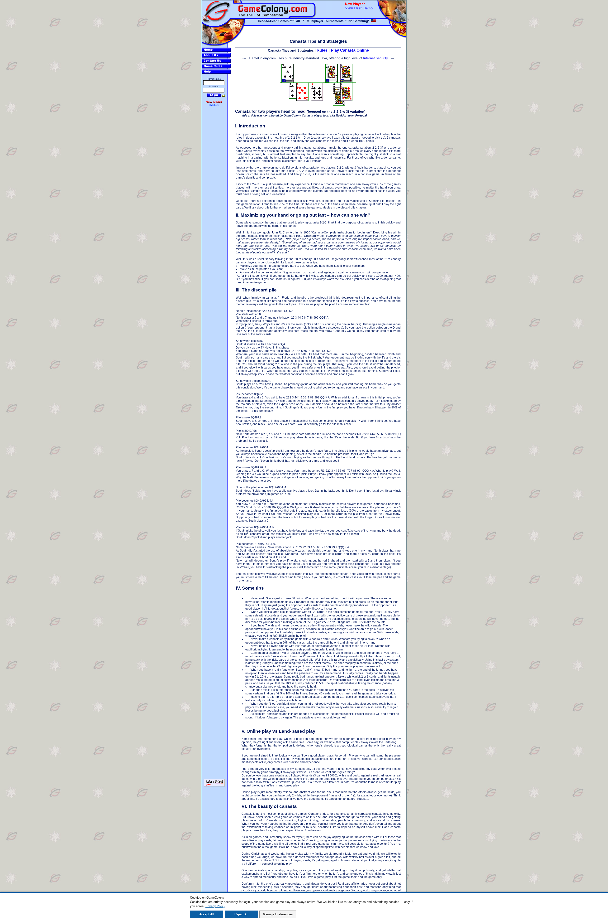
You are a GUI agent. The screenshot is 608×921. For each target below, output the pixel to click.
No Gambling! (358, 21)
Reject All (241, 914)
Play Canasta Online (350, 50)
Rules (322, 50)
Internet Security (375, 58)
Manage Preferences (278, 914)
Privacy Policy (215, 906)
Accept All (206, 914)
